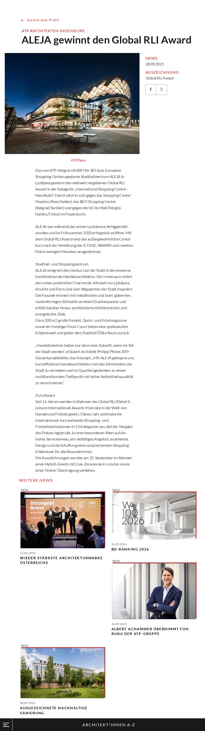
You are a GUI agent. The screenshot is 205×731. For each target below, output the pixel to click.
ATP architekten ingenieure (53, 31)
